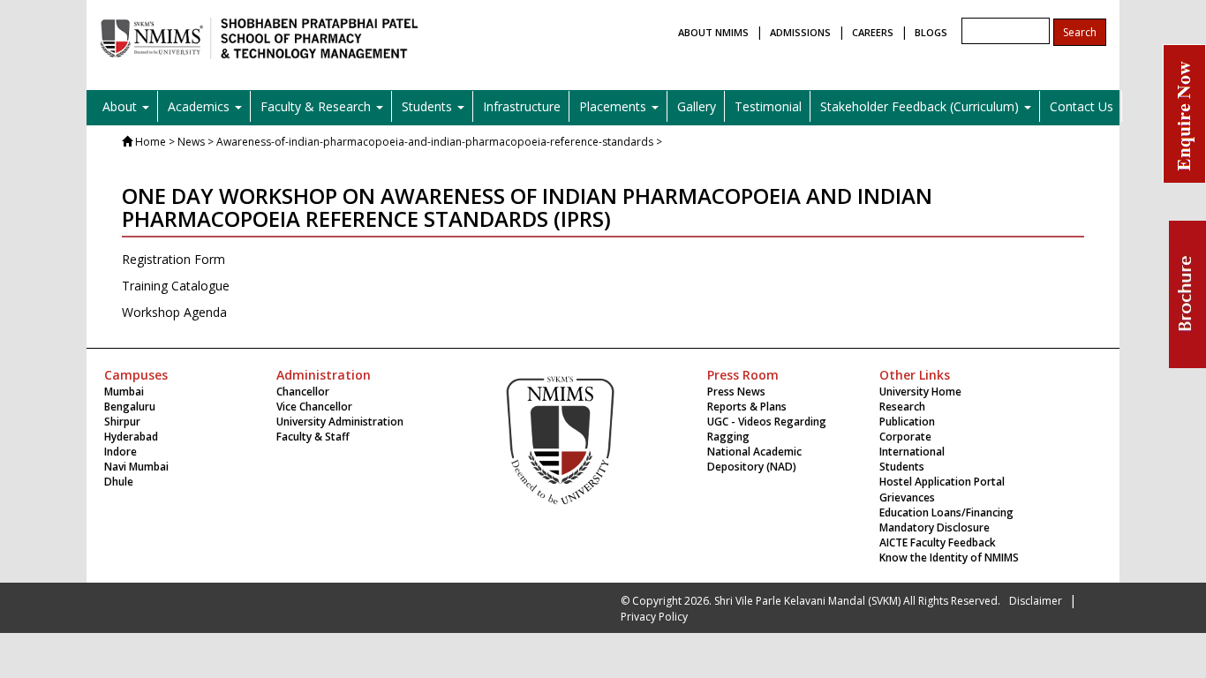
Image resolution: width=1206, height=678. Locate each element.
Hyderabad (131, 436)
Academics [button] (200, 106)
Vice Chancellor (314, 406)
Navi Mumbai (136, 466)
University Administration (339, 421)
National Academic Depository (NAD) (754, 459)
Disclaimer (1035, 600)
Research (902, 406)
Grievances (907, 497)
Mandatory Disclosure (934, 527)
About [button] (121, 106)
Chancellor (302, 391)
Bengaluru (129, 406)
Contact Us (1081, 106)
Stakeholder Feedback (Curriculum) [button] (921, 106)
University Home (920, 391)
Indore (120, 451)
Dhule (118, 481)
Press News (736, 391)
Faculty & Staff (313, 436)
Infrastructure (522, 106)
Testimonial (768, 106)
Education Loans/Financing (946, 512)
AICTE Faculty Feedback (937, 542)
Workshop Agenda (174, 312)
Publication (907, 421)
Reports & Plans (747, 406)
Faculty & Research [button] (317, 106)
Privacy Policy (654, 616)
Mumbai (124, 391)
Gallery (696, 106)
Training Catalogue (176, 285)
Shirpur (122, 421)
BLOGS (931, 32)
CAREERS (872, 32)
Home (150, 141)
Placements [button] (614, 106)
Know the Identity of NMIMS (949, 557)
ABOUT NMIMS (713, 32)
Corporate (905, 436)
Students (901, 466)
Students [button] (429, 106)
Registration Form (173, 259)
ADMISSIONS (800, 32)
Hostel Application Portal (942, 481)
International (912, 451)
